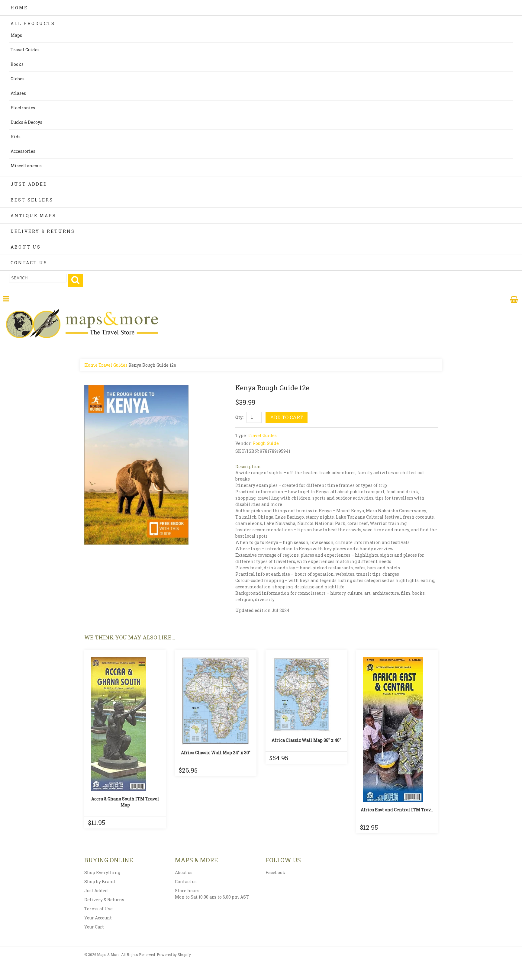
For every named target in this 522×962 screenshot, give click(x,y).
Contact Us (29, 262)
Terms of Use (98, 909)
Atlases (18, 93)
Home (19, 8)
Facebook (275, 872)
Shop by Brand (99, 881)
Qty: (239, 417)
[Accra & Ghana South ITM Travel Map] (125, 724)
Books (17, 64)
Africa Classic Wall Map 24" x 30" (215, 752)
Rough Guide (266, 443)
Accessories (23, 151)
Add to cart (286, 417)
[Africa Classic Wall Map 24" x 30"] (216, 701)
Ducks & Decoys (26, 122)
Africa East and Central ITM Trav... (397, 809)
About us (183, 872)
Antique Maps (33, 215)
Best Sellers (32, 200)
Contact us (186, 881)
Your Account (98, 918)
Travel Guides (25, 50)
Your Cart (94, 927)
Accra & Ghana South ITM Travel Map (125, 802)
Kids (16, 137)
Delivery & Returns (43, 231)
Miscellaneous (26, 166)
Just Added (29, 184)
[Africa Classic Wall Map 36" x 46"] (306, 694)
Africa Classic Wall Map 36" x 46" (306, 740)
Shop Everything (102, 872)
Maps (16, 35)
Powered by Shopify (174, 954)
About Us (26, 247)
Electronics (23, 108)
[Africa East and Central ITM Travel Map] (397, 729)
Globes (17, 79)
